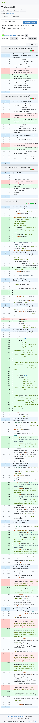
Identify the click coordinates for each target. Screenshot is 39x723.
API (36, 721)
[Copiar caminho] (31, 48)
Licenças (29, 721)
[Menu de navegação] (36, 2)
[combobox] (28, 44)
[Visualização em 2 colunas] (32, 44)
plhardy (7, 7)
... (3, 30)
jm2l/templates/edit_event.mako (16, 96)
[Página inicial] (3, 2)
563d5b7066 (14, 38)
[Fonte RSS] (3, 10)
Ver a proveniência (30, 22)
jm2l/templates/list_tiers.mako (16, 167)
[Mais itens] (36, 16)
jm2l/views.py (10, 201)
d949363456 (32, 38)
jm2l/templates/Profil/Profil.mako (17, 48)
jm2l (13, 7)
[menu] (36, 44)
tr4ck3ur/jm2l (10, 13)
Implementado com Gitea (15, 716)
